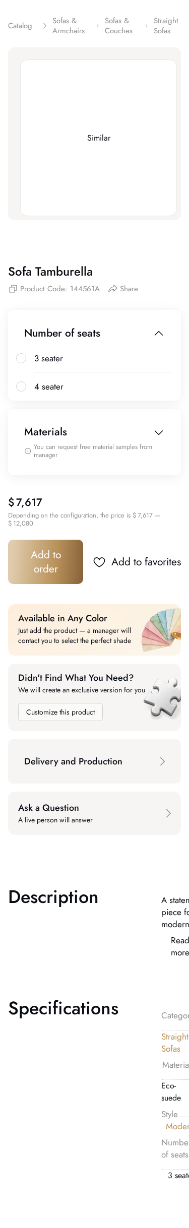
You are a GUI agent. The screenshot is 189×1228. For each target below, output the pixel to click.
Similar (98, 138)
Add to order (46, 561)
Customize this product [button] (60, 712)
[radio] (21, 358)
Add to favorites (146, 561)
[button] (94, 761)
